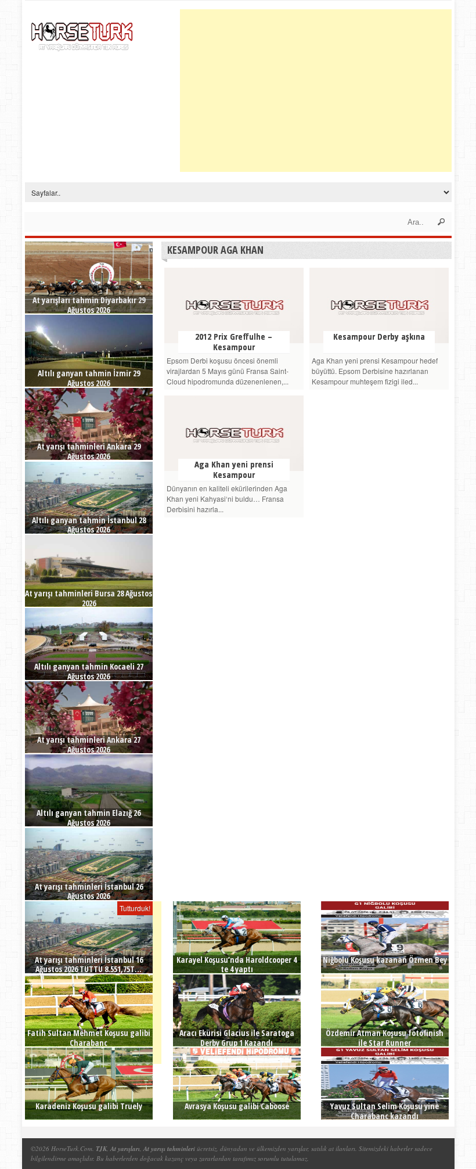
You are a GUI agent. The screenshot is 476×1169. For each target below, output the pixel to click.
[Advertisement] (328, 90)
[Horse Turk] (83, 32)
